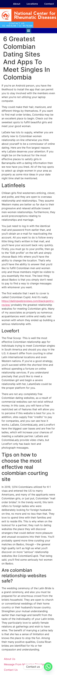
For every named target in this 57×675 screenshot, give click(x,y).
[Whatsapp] (48, 666)
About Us (9, 658)
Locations (32, 3)
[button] (28, 30)
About (16, 3)
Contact (49, 3)
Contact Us (11, 669)
